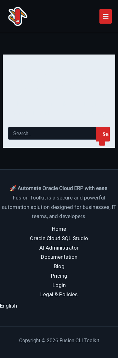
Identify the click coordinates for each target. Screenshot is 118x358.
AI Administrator (59, 248)
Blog (59, 266)
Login (59, 285)
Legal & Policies (59, 294)
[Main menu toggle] (105, 16)
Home (59, 229)
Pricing (59, 276)
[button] (8, 306)
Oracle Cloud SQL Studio (59, 238)
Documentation (59, 257)
